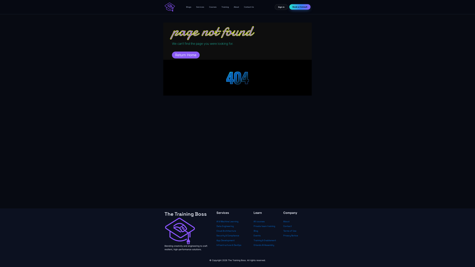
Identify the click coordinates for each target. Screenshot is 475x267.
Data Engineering (225, 226)
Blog (256, 231)
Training (225, 7)
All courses (259, 221)
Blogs (188, 7)
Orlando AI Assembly (264, 245)
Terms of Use (289, 231)
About (236, 7)
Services (200, 7)
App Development (225, 240)
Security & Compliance (227, 235)
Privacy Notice (290, 235)
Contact (287, 226)
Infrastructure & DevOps (228, 245)
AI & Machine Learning (227, 221)
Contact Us (249, 7)
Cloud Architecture (226, 231)
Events (257, 235)
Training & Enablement (265, 240)
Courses (212, 7)
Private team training (264, 226)
